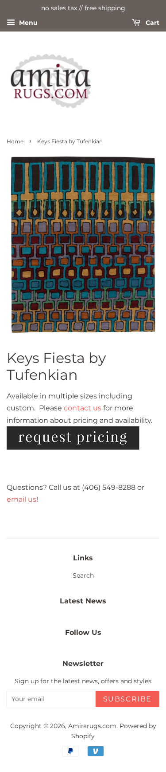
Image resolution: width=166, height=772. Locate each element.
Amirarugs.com (92, 725)
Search (83, 575)
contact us (82, 408)
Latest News (83, 601)
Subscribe (127, 699)
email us (21, 499)
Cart (151, 23)
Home (15, 141)
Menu (27, 23)
